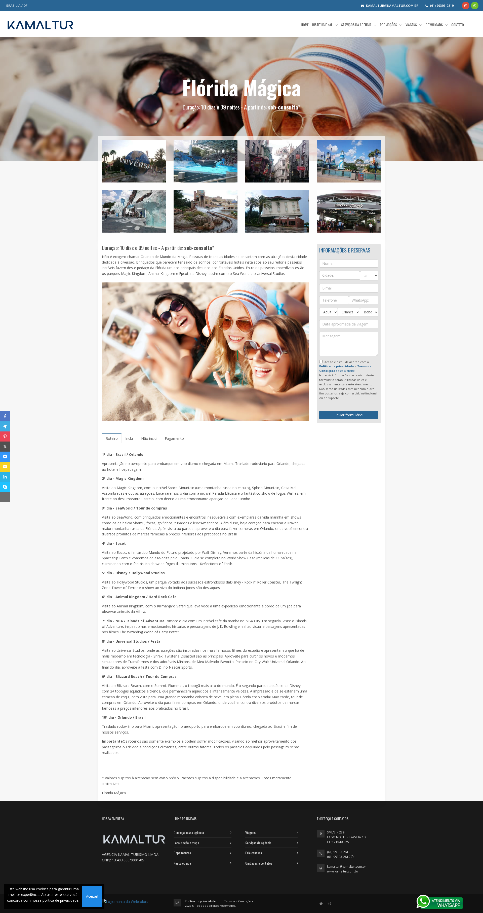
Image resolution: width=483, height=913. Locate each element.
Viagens (250, 832)
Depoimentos (182, 852)
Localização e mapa (186, 842)
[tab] (112, 438)
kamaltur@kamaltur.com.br (346, 866)
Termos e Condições (238, 901)
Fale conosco (253, 852)
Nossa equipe (182, 863)
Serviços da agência (258, 842)
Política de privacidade (200, 901)
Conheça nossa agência (189, 832)
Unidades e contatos (258, 863)
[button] (5, 416)
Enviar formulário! (349, 415)
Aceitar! (92, 896)
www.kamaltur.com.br (342, 871)
